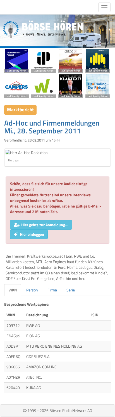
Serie (70, 290)
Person (32, 290)
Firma (52, 290)
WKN (13, 290)
